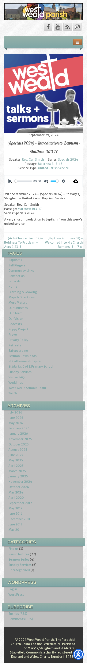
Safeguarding (18, 351)
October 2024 (18, 487)
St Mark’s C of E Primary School (30, 366)
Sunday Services (19, 372)
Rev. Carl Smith (33, 159)
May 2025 (15, 460)
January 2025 (18, 476)
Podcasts (15, 324)
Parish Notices (18, 554)
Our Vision (15, 319)
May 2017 (15, 508)
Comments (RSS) (20, 619)
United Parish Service (53, 168)
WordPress (16, 595)
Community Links (21, 271)
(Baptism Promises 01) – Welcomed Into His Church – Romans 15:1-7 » (64, 242)
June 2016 (15, 514)
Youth (12, 393)
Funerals (14, 281)
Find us (13, 549)
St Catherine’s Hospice (24, 361)
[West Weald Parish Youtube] (58, 27)
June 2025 (15, 455)
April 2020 (16, 498)
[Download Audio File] (76, 181)
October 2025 (18, 444)
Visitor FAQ (16, 377)
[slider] (23, 181)
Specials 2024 (68, 159)
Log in (12, 589)
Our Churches (18, 308)
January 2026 (18, 434)
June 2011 (15, 524)
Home (12, 286)
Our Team (15, 313)
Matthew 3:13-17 (50, 164)
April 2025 (16, 466)
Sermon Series (18, 559)
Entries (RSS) (17, 614)
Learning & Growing (22, 292)
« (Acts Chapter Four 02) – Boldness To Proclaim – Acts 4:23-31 (23, 242)
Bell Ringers (16, 265)
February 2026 (18, 428)
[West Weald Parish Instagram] (77, 27)
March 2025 (17, 471)
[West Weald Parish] (43, 11)
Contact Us (16, 276)
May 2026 (15, 423)
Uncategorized (19, 570)
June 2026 (15, 418)
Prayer (13, 334)
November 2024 (20, 482)
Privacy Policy (18, 340)
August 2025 (17, 450)
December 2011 (19, 519)
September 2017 (20, 503)
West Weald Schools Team (27, 388)
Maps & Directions (21, 297)
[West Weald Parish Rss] (67, 27)
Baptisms (15, 260)
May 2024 (15, 492)
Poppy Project (18, 329)
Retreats (14, 345)
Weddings (15, 383)
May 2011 (15, 530)
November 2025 (20, 439)
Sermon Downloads (22, 356)
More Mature (17, 303)
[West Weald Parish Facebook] (48, 27)
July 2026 (15, 412)
